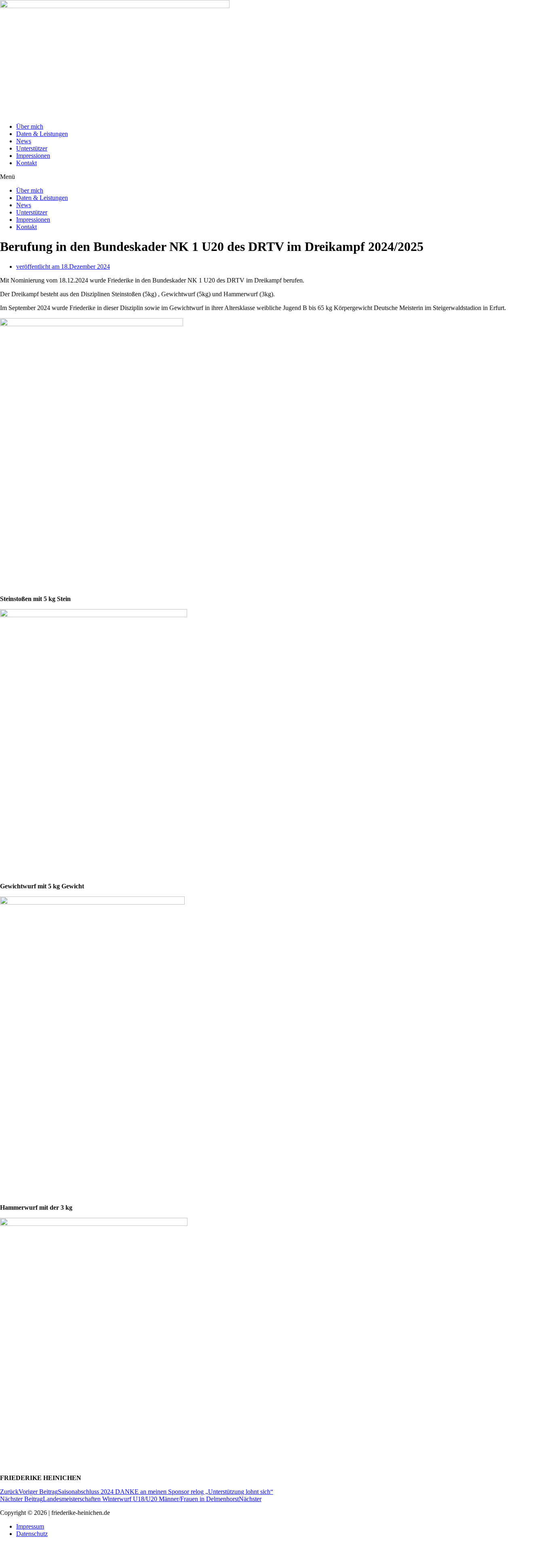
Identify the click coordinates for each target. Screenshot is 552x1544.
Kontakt (26, 162)
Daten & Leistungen (42, 133)
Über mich (29, 126)
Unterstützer (31, 148)
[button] (276, 177)
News (23, 141)
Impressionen (33, 155)
